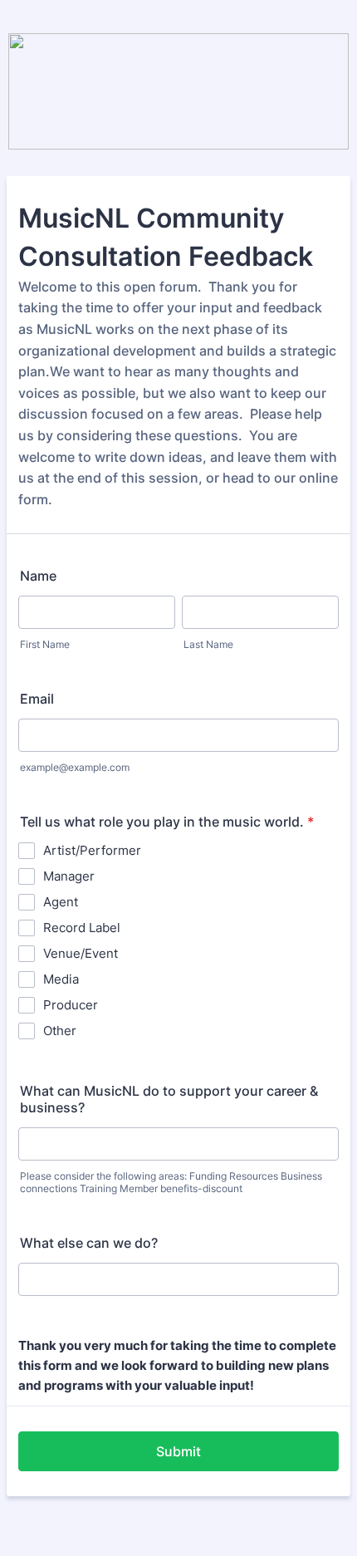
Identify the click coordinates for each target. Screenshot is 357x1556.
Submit (178, 1451)
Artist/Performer (92, 850)
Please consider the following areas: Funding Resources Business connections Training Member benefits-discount (171, 1182)
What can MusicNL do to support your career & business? (169, 1099)
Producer (70, 1005)
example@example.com (75, 767)
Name (38, 575)
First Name (45, 644)
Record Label (81, 927)
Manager (69, 876)
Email (37, 698)
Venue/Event (80, 953)
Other (59, 1030)
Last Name (208, 644)
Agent (60, 902)
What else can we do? (89, 1242)
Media (61, 979)
